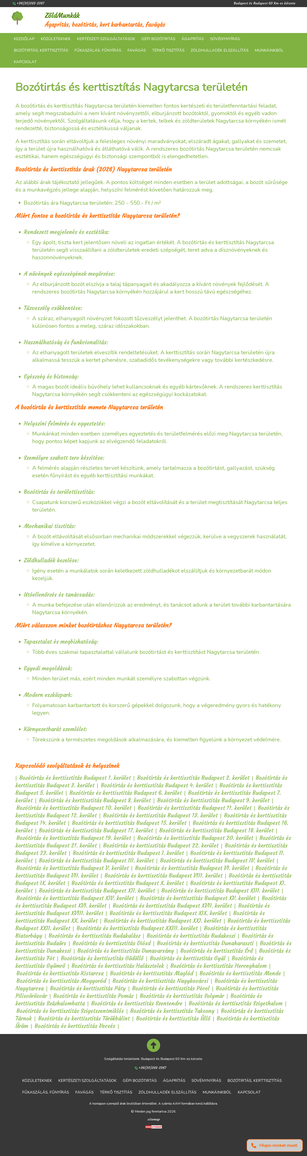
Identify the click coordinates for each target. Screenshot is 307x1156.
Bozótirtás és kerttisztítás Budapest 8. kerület (95, 800)
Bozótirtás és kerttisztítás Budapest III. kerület (96, 860)
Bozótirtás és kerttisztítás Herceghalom (218, 965)
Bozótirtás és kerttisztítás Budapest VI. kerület (192, 868)
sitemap (153, 1119)
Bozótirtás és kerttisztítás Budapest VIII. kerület (163, 875)
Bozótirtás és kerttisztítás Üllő (173, 1018)
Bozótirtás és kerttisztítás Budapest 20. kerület (195, 838)
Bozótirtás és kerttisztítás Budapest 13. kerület (160, 815)
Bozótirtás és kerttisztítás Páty (88, 988)
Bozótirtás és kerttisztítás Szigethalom (236, 1003)
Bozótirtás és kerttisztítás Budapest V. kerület (72, 868)
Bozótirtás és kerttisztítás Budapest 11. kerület (194, 807)
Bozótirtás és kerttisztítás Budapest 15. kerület (129, 822)
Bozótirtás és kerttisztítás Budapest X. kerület (128, 883)
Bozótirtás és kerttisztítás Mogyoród (61, 980)
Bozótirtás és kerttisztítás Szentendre (136, 1003)
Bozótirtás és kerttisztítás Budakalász (94, 935)
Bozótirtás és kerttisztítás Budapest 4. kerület (157, 785)
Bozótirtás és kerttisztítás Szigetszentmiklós (70, 1010)
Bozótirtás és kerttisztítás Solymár (182, 995)
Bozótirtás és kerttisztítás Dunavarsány (125, 950)
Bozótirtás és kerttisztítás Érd (216, 950)
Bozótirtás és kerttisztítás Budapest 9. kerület (213, 800)
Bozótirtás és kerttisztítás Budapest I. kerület (128, 853)
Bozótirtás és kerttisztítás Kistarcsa (60, 973)
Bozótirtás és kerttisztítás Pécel (170, 988)
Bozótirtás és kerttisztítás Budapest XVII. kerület (172, 905)
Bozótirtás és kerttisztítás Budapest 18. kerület (216, 830)
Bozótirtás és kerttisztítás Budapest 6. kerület (126, 792)
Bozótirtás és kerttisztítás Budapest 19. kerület (73, 838)
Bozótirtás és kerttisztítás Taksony (172, 1010)
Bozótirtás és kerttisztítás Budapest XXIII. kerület (137, 928)
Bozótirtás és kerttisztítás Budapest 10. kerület (73, 807)
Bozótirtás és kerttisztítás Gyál (187, 958)
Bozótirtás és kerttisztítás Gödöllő (102, 958)
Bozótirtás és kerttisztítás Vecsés (75, 1026)
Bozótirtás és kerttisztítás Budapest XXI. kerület (162, 920)
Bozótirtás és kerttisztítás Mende (240, 973)
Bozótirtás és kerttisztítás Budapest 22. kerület (160, 845)
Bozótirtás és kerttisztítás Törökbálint (84, 1018)
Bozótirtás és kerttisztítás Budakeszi (191, 935)
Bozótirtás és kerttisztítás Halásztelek (118, 965)
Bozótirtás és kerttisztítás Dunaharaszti (205, 943)
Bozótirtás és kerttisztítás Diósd (112, 943)
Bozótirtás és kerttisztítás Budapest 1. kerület (75, 777)
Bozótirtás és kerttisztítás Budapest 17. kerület (96, 830)
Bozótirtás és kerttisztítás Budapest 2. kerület (193, 777)
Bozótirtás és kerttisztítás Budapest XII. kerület (97, 890)
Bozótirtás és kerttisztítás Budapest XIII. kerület (220, 890)
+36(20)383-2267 (30, 3)
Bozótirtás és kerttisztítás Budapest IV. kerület (217, 860)
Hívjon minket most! (278, 1145)
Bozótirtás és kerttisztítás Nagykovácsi (160, 980)
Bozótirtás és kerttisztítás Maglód (151, 973)
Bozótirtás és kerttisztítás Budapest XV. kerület (197, 898)
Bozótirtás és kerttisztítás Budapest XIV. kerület (75, 898)
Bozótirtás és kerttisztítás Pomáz (93, 995)
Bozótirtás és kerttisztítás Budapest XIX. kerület (168, 913)
